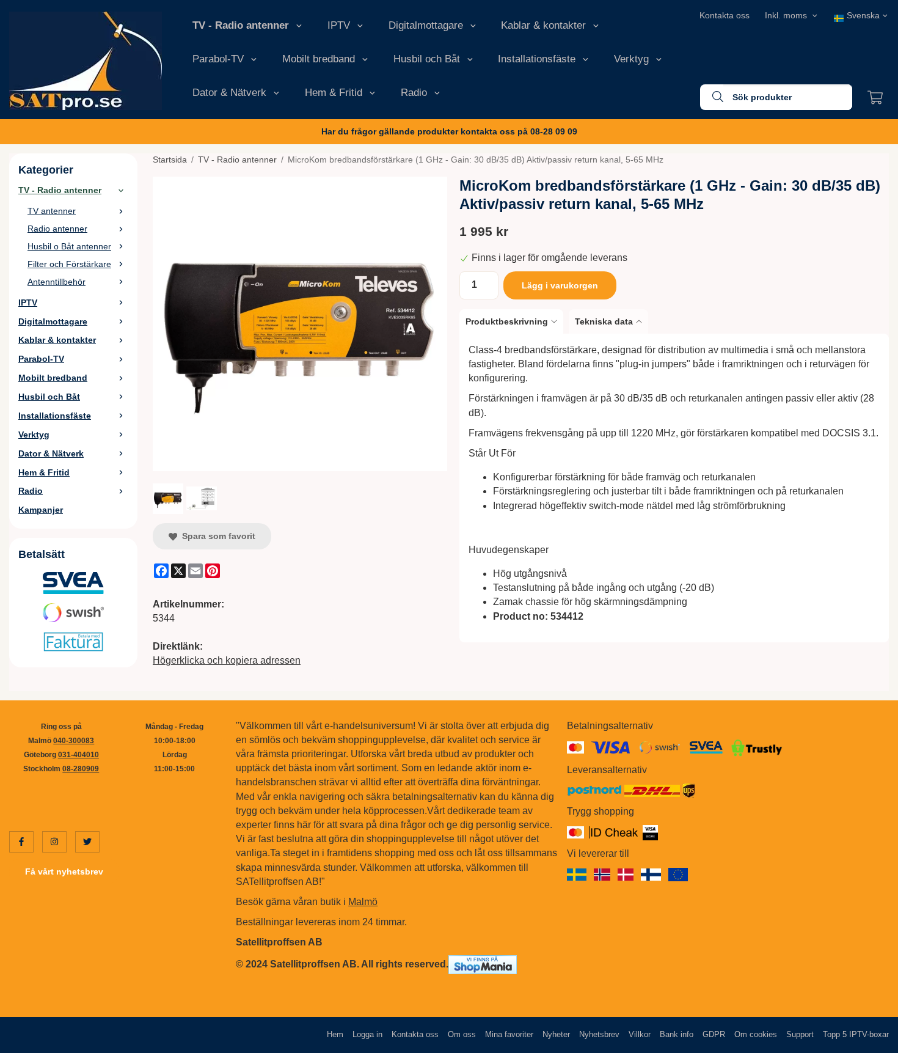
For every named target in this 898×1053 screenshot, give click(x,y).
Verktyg (631, 59)
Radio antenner (57, 228)
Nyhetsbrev (599, 1034)
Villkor (640, 1034)
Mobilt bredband (318, 59)
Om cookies (755, 1034)
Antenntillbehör (56, 282)
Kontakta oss (724, 15)
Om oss (462, 1034)
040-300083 (73, 740)
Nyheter (556, 1034)
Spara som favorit (216, 536)
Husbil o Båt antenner (69, 246)
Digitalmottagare (426, 25)
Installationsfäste (536, 59)
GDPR (714, 1034)
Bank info (676, 1034)
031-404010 (78, 754)
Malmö (363, 902)
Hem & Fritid (333, 92)
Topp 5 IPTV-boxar (856, 1034)
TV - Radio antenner (240, 25)
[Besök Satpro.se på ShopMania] (482, 964)
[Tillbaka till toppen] (872, 1036)
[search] (711, 97)
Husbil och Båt (426, 59)
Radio (414, 92)
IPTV (338, 25)
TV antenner (51, 211)
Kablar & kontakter (543, 25)
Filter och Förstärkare (69, 264)
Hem (335, 1034)
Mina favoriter (509, 1034)
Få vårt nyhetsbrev (64, 871)
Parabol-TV (218, 59)
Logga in (367, 1034)
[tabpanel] (674, 488)
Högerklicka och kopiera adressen (227, 660)
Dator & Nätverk (229, 92)
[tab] (514, 321)
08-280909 (80, 769)
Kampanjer (40, 510)
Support (800, 1034)
